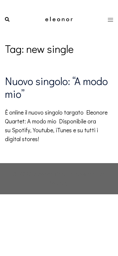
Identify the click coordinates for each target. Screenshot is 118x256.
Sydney (59, 183)
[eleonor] (59, 19)
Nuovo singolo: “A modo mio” (56, 87)
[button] (7, 19)
